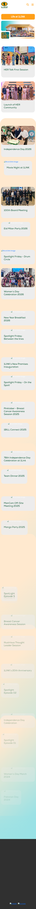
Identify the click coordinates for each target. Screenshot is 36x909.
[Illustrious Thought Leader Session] (18, 613)
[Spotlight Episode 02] (10, 660)
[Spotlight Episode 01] (10, 704)
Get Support (26, 854)
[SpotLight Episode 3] (9, 569)
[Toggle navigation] (32, 5)
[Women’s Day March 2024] (18, 732)
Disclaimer (25, 857)
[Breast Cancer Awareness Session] (18, 595)
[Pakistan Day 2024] (11, 751)
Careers (10, 849)
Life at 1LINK (10, 846)
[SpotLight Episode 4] (9, 551)
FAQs (10, 851)
